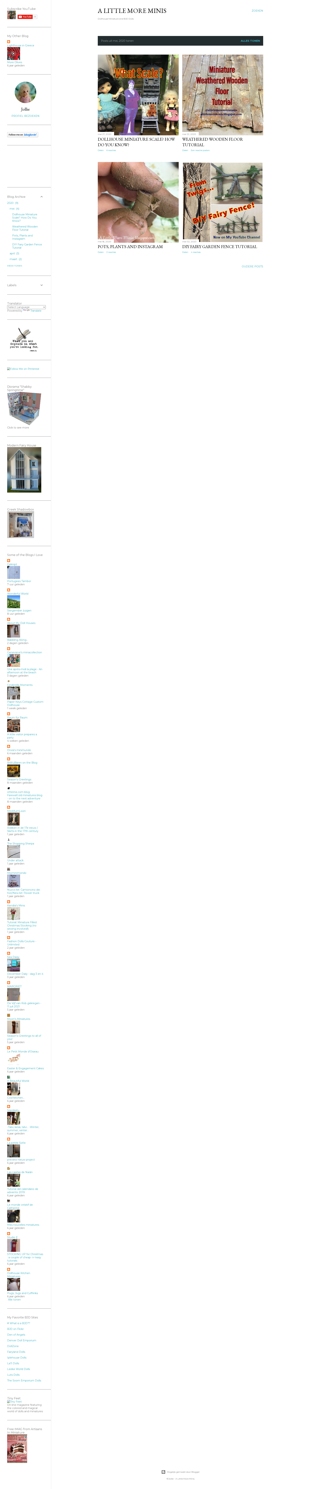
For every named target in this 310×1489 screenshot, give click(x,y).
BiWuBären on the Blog (22, 762)
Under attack (15, 860)
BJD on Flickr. (15, 1329)
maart (15, 259)
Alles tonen (250, 40)
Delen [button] (101, 150)
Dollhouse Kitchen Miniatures (18, 1275)
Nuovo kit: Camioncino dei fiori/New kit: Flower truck (23, 891)
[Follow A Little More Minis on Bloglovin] (22, 136)
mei (14, 208)
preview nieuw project (21, 1159)
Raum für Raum (17, 717)
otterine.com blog (18, 792)
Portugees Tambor (19, 581)
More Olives (14, 62)
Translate (35, 310)
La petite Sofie (16, 1142)
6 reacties (111, 150)
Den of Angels (16, 1334)
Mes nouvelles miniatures (23, 1224)
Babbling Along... (17, 639)
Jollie (25, 109)
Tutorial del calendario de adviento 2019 (22, 1190)
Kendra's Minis (16, 905)
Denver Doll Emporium (21, 1340)
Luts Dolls (13, 1374)
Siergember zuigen (19, 610)
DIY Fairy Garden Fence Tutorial (219, 246)
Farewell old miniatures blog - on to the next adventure (24, 797)
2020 (12, 203)
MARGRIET (14, 986)
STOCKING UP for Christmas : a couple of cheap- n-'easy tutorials (25, 1257)
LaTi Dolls (13, 1363)
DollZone (13, 1346)
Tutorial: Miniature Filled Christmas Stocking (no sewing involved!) (22, 925)
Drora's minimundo (19, 750)
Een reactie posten (200, 150)
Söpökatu (13, 1110)
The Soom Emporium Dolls (24, 1380)
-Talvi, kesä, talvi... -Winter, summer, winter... (23, 1128)
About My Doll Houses (21, 623)
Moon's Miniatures (18, 1019)
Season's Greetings (19, 779)
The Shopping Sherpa (20, 843)
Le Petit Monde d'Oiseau (23, 1051)
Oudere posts (252, 266)
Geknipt (12, 564)
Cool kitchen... (15, 1097)
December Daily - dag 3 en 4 (25, 973)
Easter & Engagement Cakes (25, 1068)
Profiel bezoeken (25, 116)
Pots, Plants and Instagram (130, 246)
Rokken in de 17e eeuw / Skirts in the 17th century (22, 829)
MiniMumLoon (16, 811)
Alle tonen (14, 1299)
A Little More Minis (132, 10)
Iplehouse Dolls (16, 1357)
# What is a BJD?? (18, 1323)
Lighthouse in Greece (20, 45)
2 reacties (111, 252)
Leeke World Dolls (18, 1369)
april (14, 253)
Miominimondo (16, 873)
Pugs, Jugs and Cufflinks (22, 1293)
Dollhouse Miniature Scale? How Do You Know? (24, 217)
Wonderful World (17, 593)
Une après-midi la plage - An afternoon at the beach (24, 671)
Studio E (12, 1237)
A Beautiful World (18, 1081)
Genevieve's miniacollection (24, 652)
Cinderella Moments (19, 685)
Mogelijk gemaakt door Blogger (183, 1472)
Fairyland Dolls (16, 1352)
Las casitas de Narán (20, 1172)
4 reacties (196, 252)
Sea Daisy (13, 957)
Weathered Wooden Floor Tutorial (25, 228)
